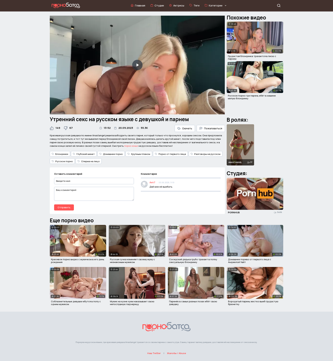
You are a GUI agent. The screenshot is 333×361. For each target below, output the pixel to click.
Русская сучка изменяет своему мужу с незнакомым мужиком (132, 261)
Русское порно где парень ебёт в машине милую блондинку (252, 97)
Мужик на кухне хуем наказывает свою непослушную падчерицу (132, 303)
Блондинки (61, 154)
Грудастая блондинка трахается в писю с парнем (252, 57)
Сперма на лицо (90, 161)
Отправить (64, 207)
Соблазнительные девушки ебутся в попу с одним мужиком (76, 303)
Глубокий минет (85, 154)
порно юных (131, 145)
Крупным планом (140, 154)
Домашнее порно (113, 154)
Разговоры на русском (207, 154)
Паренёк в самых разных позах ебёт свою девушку (193, 303)
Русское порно (64, 161)
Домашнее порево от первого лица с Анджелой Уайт (249, 261)
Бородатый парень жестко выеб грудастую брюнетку (253, 303)
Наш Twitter (154, 353)
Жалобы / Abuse (176, 353)
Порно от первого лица (172, 154)
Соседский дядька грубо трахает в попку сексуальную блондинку (193, 261)
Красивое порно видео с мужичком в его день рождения (77, 261)
